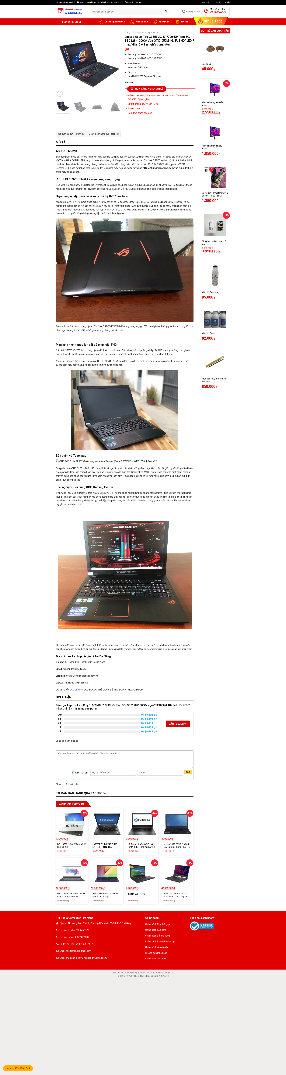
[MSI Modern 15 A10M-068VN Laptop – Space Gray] (72, 874)
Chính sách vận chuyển (156, 947)
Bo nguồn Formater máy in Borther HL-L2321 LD (215, 194)
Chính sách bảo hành (155, 929)
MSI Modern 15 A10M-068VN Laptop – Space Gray (71, 895)
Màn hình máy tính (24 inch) (212, 104)
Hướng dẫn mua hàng (156, 953)
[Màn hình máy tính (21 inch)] (215, 133)
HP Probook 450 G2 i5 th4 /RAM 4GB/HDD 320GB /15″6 (142, 845)
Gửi (188, 772)
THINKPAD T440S (136, 894)
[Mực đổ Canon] (215, 319)
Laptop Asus (153, 32)
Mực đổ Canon (209, 333)
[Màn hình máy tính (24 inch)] (215, 89)
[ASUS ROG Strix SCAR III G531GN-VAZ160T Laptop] (177, 874)
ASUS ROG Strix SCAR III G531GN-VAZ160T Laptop (175, 895)
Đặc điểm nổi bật (65, 134)
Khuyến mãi (164, 22)
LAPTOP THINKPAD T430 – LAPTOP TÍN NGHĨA (106, 845)
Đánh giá (80, 134)
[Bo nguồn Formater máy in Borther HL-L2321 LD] (215, 177)
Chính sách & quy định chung (160, 941)
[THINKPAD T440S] (142, 874)
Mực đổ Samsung (210, 292)
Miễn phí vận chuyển (87, 2)
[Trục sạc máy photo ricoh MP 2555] (215, 362)
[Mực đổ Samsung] (215, 275)
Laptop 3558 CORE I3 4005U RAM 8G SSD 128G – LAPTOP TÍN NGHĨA (177, 847)
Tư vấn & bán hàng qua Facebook (103, 134)
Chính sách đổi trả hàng (157, 935)
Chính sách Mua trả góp (157, 924)
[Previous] (61, 64)
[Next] (117, 64)
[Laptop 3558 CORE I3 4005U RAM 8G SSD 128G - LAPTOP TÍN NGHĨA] (177, 824)
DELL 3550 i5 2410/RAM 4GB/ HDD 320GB (71, 845)
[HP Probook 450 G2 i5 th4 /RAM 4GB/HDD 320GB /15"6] (142, 824)
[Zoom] (60, 94)
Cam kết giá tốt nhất (66, 2)
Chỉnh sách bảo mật (155, 958)
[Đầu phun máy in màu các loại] (215, 225)
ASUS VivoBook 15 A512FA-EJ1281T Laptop (106, 895)
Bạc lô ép (206, 64)
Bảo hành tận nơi (134, 2)
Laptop (140, 32)
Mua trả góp (141, 22)
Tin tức (184, 22)
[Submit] (165, 11)
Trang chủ (129, 32)
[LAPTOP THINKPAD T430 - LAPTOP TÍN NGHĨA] (107, 824)
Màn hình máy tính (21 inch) (212, 147)
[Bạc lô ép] (215, 48)
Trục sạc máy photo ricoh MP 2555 (214, 380)
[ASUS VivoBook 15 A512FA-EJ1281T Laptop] (107, 874)
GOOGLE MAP (75, 689)
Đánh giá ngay (178, 723)
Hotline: (18, 1068)
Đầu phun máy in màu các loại (214, 242)
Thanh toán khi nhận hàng (111, 2)
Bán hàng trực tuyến (114, 22)
